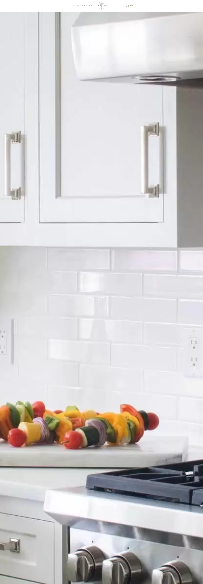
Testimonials (114, 5)
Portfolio (84, 5)
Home (72, 5)
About (77, 5)
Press (90, 5)
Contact (122, 5)
